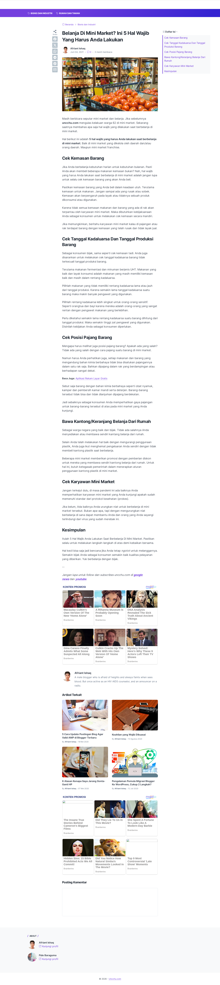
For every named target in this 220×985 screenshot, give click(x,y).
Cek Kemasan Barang (176, 37)
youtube (80, 579)
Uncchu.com (115, 979)
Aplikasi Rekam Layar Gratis (91, 378)
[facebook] (55, 39)
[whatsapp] (55, 51)
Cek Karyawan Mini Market (179, 65)
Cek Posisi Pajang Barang (178, 51)
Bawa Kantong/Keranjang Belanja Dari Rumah (184, 59)
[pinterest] (55, 63)
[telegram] (55, 57)
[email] (55, 69)
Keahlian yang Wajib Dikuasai (129, 734)
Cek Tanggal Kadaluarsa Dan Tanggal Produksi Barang (184, 44)
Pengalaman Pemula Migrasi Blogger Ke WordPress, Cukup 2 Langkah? (133, 783)
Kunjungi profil (49, 946)
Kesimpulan (170, 71)
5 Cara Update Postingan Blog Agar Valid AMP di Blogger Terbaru (82, 736)
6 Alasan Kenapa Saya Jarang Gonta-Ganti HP (83, 783)
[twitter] (55, 45)
